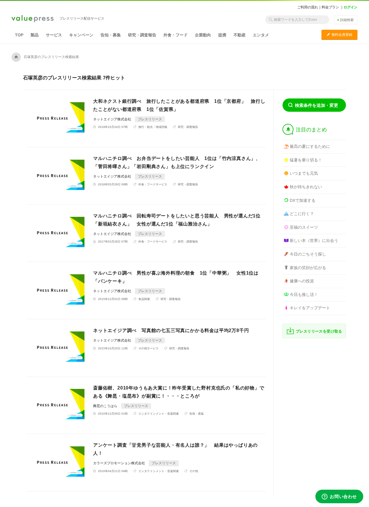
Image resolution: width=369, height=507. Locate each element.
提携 (222, 35)
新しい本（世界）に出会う (314, 240)
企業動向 (203, 35)
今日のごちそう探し (308, 254)
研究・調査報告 (142, 35)
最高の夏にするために (310, 146)
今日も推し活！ (304, 294)
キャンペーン (81, 35)
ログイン (350, 7)
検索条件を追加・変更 (316, 105)
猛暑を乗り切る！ (306, 160)
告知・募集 (111, 35)
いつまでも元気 (304, 173)
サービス (54, 35)
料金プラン (330, 7)
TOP (19, 35)
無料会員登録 (339, 34)
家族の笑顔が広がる (308, 267)
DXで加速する (302, 200)
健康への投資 (302, 281)
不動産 (240, 35)
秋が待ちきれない (306, 186)
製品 (35, 35)
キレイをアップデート (310, 307)
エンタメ (261, 35)
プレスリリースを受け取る (319, 331)
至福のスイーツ (304, 227)
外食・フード (175, 35)
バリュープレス (33, 19)
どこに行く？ (302, 213)
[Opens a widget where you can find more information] (339, 497)
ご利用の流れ (307, 7)
